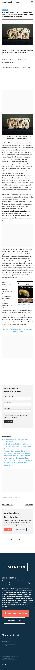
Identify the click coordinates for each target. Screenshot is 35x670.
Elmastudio (12, 660)
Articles (4, 9)
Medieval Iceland (20, 496)
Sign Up (8, 529)
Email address (8, 396)
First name (7, 402)
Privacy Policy (6, 641)
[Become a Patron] (15, 616)
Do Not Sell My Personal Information (8, 645)
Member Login (20, 529)
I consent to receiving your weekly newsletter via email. (15, 416)
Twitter (5, 664)
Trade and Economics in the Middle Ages (17, 496)
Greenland (10, 496)
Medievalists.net (11, 2)
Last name (7, 409)
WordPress (10, 658)
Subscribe (8, 421)
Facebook (3, 664)
